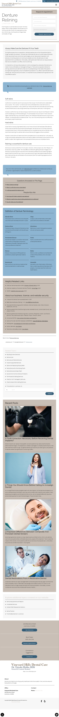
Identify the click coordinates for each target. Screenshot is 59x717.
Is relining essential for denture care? (15, 190)
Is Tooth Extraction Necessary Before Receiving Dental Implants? (29, 439)
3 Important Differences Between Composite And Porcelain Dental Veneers (27, 533)
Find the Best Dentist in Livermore (15, 614)
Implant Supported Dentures (14, 362)
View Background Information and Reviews (24, 323)
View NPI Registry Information (40, 321)
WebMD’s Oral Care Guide (17, 291)
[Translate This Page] (56, 714)
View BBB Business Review (32, 302)
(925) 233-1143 (28, 169)
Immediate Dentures (12, 604)
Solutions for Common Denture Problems (17, 374)
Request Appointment (29, 643)
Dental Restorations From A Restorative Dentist (25, 578)
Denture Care (10, 357)
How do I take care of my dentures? (15, 202)
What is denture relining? (12, 184)
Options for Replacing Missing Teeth (15, 365)
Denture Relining (14, 338)
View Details (19, 326)
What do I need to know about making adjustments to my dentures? (22, 199)
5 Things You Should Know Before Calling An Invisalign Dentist (29, 486)
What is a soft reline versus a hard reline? (16, 187)
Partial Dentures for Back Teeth (14, 371)
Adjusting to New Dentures (13, 354)
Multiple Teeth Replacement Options (16, 607)
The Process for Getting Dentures (15, 376)
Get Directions (29, 630)
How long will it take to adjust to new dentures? (18, 196)
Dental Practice (10, 611)
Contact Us (30, 656)
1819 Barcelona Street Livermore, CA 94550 (29, 1)
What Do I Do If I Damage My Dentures (16, 379)
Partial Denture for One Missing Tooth (16, 368)
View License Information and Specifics (26, 318)
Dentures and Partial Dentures (14, 360)
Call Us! (52, 1)
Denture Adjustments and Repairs (15, 601)
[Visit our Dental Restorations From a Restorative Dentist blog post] (28, 576)
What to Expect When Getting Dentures (16, 382)
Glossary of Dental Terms (30, 285)
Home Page (35, 288)
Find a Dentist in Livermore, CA (14, 386)
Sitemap (18, 701)
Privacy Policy (13, 701)
